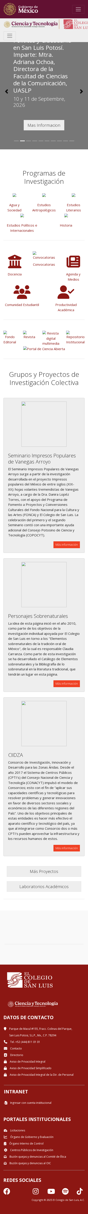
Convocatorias (44, 264)
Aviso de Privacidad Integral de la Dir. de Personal (41, 1075)
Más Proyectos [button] (44, 871)
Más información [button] (67, 544)
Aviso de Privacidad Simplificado (30, 1068)
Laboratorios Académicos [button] (44, 886)
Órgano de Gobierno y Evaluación (31, 1137)
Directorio (16, 1055)
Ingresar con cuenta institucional (30, 1103)
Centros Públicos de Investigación (31, 1150)
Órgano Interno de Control (26, 1143)
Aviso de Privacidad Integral (27, 1061)
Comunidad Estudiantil (22, 304)
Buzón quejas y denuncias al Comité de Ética (37, 1157)
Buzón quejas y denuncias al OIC (30, 1163)
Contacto (15, 1048)
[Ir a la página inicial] (21, 9)
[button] (6, 91)
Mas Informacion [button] (44, 125)
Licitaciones (17, 1130)
